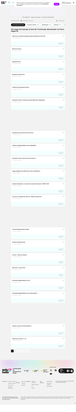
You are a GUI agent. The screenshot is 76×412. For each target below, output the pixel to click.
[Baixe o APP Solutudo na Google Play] (68, 371)
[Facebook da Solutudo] (56, 370)
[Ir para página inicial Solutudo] (3, 2)
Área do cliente (49, 386)
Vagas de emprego (35, 17)
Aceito (56, 4)
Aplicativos (23, 385)
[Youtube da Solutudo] (53, 373)
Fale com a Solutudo (12, 381)
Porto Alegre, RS (26, 17)
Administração (46, 24)
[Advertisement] (38, 12)
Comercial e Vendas (33, 24)
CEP (32, 386)
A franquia (23, 383)
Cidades (33, 388)
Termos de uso (10, 385)
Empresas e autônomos (33, 382)
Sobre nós (23, 381)
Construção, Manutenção (48, 17)
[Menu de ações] (73, 2)
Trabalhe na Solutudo (12, 383)
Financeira (57, 24)
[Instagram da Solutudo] (51, 370)
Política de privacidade (10, 387)
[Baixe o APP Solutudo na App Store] (71, 371)
